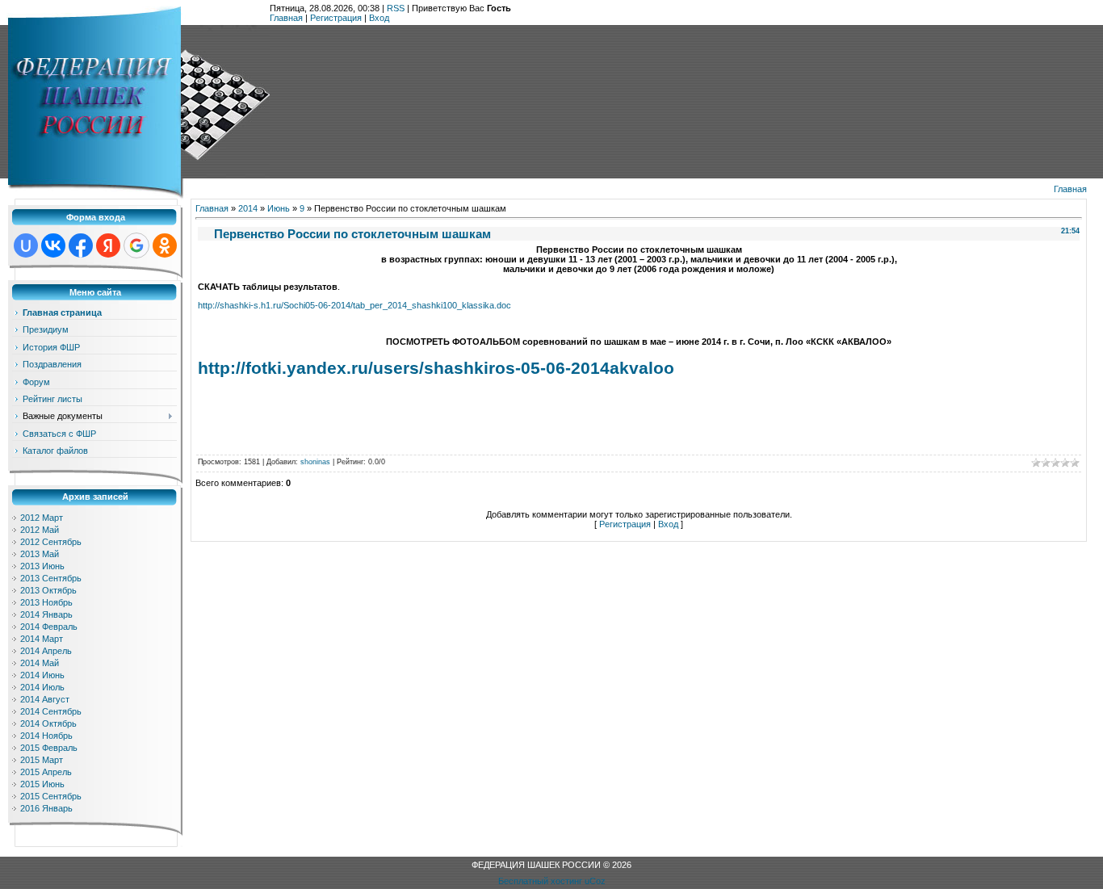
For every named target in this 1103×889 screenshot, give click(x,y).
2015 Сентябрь (51, 796)
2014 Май (39, 663)
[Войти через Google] (136, 245)
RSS (396, 8)
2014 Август (44, 699)
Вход (379, 18)
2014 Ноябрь (46, 735)
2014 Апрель (46, 651)
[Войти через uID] (26, 245)
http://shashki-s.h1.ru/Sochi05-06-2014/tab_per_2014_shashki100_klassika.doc (354, 305)
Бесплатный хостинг (540, 881)
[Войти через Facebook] (81, 245)
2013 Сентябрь (51, 578)
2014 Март (41, 639)
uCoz (595, 881)
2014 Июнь (42, 675)
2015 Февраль (49, 748)
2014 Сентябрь (51, 711)
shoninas (315, 462)
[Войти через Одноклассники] (165, 245)
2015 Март (41, 760)
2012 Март (41, 517)
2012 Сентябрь (51, 542)
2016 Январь (46, 808)
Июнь (278, 208)
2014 (248, 208)
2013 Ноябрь (46, 602)
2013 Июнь (42, 566)
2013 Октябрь (48, 590)
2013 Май (39, 554)
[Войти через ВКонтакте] (53, 245)
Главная (286, 18)
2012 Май (39, 530)
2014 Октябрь (48, 723)
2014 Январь (46, 614)
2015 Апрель (46, 772)
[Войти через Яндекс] (108, 245)
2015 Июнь (42, 784)
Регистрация (336, 18)
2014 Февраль (49, 626)
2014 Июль (42, 687)
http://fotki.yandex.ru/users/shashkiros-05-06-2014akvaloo (436, 368)
